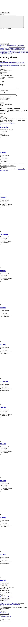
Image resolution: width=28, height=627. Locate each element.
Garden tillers (24, 52)
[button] (14, 36)
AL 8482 (3, 152)
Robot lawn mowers (9, 49)
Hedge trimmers (12, 51)
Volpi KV (3, 580)
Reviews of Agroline (5, 604)
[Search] (12, 22)
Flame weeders (21, 51)
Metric (6, 600)
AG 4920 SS (4, 234)
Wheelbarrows (13, 47)
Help (6, 597)
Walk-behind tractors (14, 52)
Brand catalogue (15, 604)
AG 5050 (3, 481)
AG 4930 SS (4, 381)
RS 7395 (3, 308)
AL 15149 (3, 197)
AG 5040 (3, 344)
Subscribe (3, 167)
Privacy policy (14, 603)
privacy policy (21, 169)
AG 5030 (3, 554)
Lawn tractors (8, 48)
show (2, 102)
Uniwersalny (4, 127)
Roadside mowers (17, 48)
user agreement (4, 170)
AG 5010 (3, 444)
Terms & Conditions (5, 603)
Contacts (10, 597)
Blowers (7, 52)
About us (2, 597)
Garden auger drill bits (6, 53)
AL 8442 (3, 517)
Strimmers (18, 49)
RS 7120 (3, 271)
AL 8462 (3, 407)
